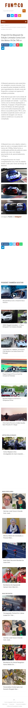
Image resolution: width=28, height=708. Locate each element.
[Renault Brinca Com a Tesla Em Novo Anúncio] (14, 292)
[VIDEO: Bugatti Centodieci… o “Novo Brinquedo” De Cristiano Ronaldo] (14, 316)
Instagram (18, 217)
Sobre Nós (4, 704)
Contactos (11, 704)
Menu (3, 22)
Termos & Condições (21, 704)
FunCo (6, 702)
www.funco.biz (20, 702)
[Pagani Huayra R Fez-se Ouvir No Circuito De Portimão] (14, 365)
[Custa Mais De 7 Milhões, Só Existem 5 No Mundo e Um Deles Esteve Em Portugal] (14, 341)
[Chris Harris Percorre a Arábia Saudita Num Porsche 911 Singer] (14, 414)
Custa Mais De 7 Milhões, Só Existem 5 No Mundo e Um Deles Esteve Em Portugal (14, 351)
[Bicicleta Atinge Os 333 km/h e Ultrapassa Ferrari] (14, 390)
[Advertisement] (14, 66)
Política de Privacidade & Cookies (14, 706)
